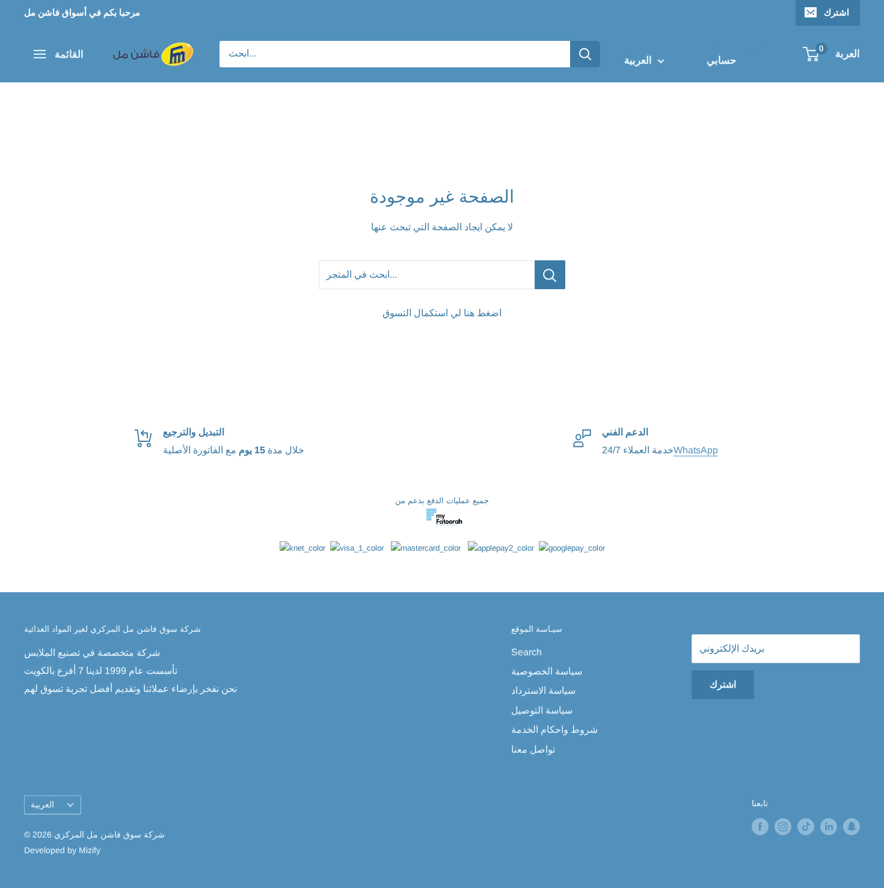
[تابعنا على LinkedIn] (828, 826)
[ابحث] (585, 54)
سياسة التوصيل (541, 710)
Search (526, 652)
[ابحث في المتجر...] (550, 274)
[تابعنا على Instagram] (783, 826)
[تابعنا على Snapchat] (851, 826)
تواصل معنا (533, 749)
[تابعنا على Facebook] (760, 826)
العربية (42, 804)
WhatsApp (696, 450)
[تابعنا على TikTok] (805, 826)
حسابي (722, 60)
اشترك (836, 12)
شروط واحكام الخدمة (554, 729)
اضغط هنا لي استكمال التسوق (442, 313)
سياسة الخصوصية (546, 671)
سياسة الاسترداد (543, 690)
